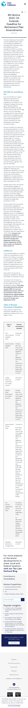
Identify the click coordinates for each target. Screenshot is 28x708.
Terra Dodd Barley (9, 579)
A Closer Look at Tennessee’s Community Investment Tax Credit (13, 609)
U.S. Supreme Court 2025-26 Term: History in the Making (13, 618)
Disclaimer (14, 659)
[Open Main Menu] (25, 4)
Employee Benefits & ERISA (13, 587)
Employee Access (14, 674)
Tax (6, 592)
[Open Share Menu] (22, 12)
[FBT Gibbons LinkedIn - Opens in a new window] (14, 684)
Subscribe (14, 671)
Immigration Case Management (14, 678)
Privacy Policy (14, 667)
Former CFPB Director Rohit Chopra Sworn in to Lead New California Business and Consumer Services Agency (14, 624)
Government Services (11, 589)
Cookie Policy (19, 703)
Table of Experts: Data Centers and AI (14, 614)
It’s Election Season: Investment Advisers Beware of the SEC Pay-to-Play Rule (14, 630)
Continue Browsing (14, 705)
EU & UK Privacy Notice (14, 663)
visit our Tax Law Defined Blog (13, 570)
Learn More (14, 643)
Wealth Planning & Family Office (14, 594)
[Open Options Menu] (25, 12)
